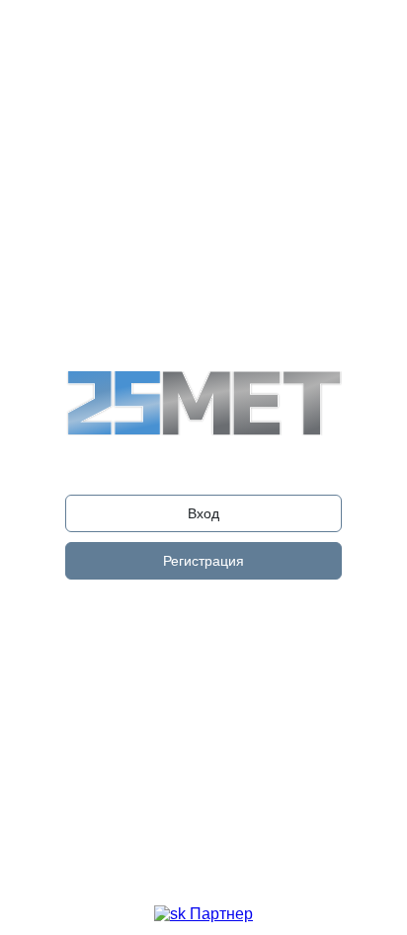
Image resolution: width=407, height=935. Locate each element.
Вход (203, 513)
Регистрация (203, 561)
